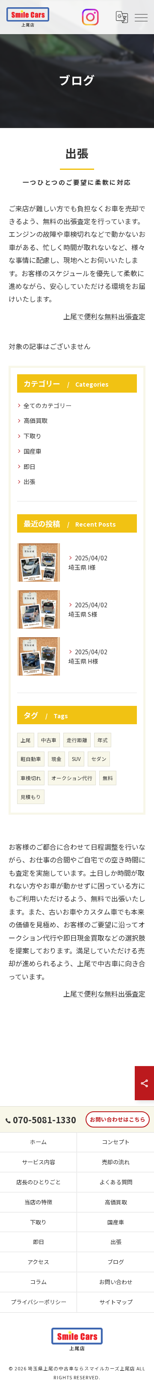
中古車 (48, 740)
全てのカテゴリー (47, 405)
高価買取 (35, 420)
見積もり (31, 796)
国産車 (32, 451)
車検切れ (31, 778)
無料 (108, 778)
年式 (103, 740)
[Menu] (141, 17)
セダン (99, 758)
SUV (76, 758)
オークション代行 (71, 778)
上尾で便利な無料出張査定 (104, 316)
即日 (30, 466)
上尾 (26, 740)
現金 (56, 758)
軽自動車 (31, 758)
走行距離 (77, 740)
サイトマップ (116, 1302)
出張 (30, 481)
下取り (32, 435)
